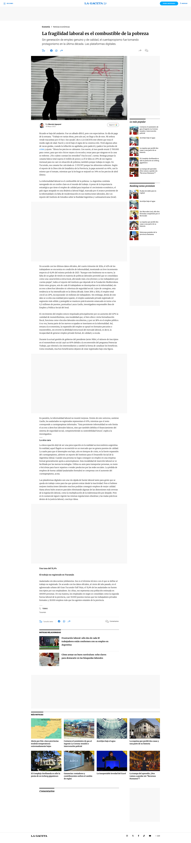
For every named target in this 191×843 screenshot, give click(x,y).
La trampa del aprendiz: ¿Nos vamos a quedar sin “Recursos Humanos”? (148, 171)
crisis (41, 149)
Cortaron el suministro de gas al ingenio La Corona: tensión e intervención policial (78, 743)
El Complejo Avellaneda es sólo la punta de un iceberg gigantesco (149, 161)
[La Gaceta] (95, 3)
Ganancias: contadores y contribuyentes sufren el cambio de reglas (78, 776)
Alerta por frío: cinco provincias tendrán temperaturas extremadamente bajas (45, 743)
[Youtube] (150, 836)
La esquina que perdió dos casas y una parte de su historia (149, 150)
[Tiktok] (144, 836)
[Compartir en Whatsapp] (56, 51)
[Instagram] (127, 836)
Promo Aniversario (169, 3)
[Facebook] (138, 836)
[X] (133, 836)
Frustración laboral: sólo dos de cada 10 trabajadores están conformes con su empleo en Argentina (85, 641)
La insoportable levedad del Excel (111, 773)
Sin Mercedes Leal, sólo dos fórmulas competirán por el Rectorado (150, 214)
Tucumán (42, 612)
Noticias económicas (61, 27)
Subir (158, 836)
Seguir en (112, 125)
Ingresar (184, 3)
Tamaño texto (48, 622)
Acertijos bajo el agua (147, 138)
